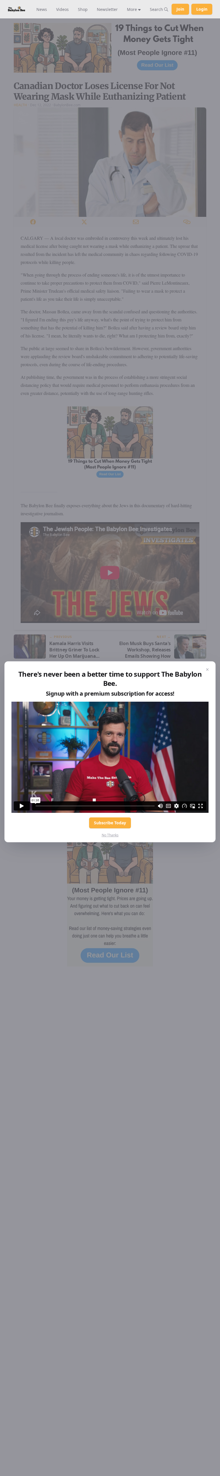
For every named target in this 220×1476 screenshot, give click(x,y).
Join (180, 9)
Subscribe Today (110, 822)
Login (201, 9)
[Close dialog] (207, 669)
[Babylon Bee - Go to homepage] (16, 9)
